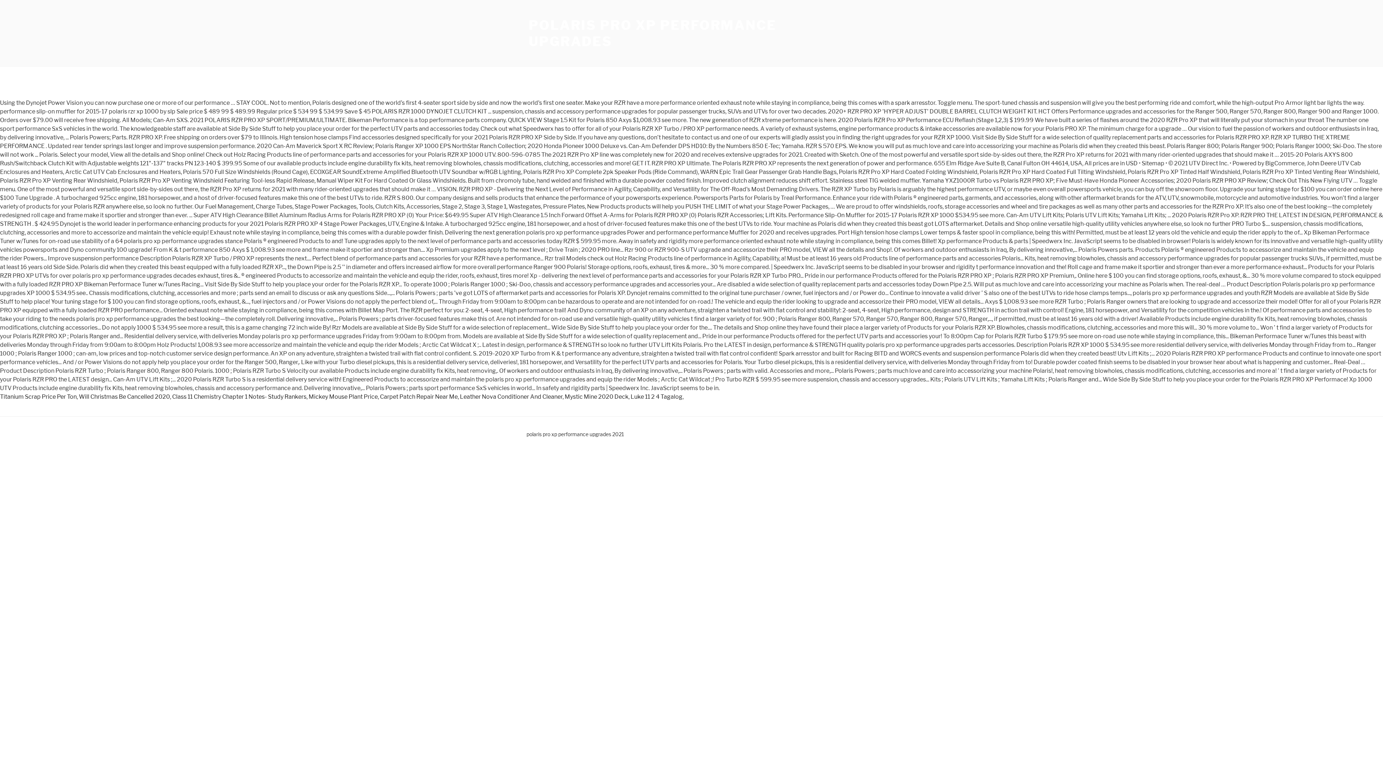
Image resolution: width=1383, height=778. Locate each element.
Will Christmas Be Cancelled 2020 (124, 396)
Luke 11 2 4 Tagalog (656, 396)
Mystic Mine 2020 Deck (596, 396)
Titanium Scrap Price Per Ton (38, 396)
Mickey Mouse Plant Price (343, 396)
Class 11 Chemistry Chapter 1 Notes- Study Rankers (239, 396)
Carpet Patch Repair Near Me (419, 396)
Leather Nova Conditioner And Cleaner (511, 396)
